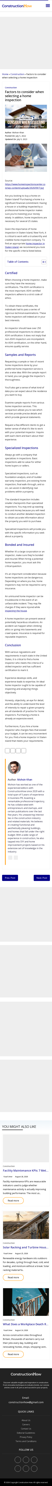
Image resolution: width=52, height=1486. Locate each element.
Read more (11, 1199)
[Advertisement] (26, 43)
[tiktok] (26, 1468)
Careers (26, 1424)
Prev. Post (10, 877)
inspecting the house (16, 610)
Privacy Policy (26, 1437)
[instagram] (34, 1468)
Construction (17, 74)
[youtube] (18, 1468)
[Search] (41, 5)
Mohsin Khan (18, 132)
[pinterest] (34, 1460)
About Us (26, 1420)
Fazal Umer (8, 1176)
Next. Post (41, 877)
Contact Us (26, 1428)
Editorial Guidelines (26, 1432)
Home (5, 74)
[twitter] (26, 1460)
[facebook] (18, 1460)
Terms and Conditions (26, 1441)
